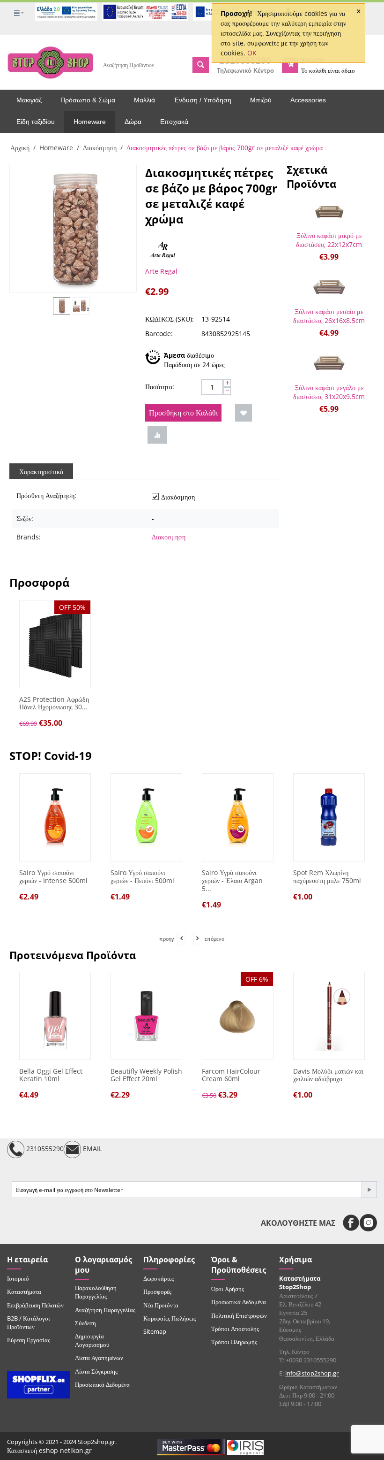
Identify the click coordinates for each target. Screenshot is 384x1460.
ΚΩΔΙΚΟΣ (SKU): (169, 319)
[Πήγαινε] (369, 1190)
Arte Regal (161, 271)
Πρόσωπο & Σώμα (87, 100)
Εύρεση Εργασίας (28, 1340)
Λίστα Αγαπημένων (99, 1357)
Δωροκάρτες (158, 1278)
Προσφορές (157, 1291)
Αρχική (20, 147)
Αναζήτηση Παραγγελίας (105, 1310)
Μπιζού (261, 100)
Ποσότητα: (159, 386)
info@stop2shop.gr (312, 1373)
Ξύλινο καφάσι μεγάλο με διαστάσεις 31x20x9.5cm (329, 392)
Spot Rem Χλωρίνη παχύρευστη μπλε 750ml (243, 877)
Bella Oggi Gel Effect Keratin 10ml (50, 1075)
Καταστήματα (24, 1291)
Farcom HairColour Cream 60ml (231, 1075)
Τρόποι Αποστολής (235, 1328)
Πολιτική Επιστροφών (239, 1315)
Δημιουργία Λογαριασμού (92, 1340)
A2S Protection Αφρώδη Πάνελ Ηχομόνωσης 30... (54, 704)
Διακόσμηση (100, 147)
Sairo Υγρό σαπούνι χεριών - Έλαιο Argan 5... (148, 880)
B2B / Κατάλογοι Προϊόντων (28, 1322)
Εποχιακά (174, 121)
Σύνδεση (85, 1323)
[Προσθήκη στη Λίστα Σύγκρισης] (157, 435)
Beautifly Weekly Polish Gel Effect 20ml (146, 1075)
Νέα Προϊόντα (160, 1305)
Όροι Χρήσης (227, 1288)
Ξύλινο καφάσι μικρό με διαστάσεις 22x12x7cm (329, 240)
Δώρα (133, 121)
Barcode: (159, 333)
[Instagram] (368, 1222)
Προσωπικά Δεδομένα (102, 1384)
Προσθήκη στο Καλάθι (183, 412)
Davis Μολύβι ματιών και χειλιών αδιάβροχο (328, 1075)
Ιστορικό (18, 1278)
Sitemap (154, 1331)
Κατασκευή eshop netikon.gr (49, 1450)
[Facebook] (351, 1222)
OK (252, 52)
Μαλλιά (144, 100)
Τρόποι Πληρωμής (234, 1341)
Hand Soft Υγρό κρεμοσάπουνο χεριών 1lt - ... (334, 880)
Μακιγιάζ (29, 100)
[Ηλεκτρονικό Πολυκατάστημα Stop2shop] (50, 61)
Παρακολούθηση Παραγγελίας (96, 1291)
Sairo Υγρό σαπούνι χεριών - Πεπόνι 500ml (58, 877)
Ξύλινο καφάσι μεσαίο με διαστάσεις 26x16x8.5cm (329, 316)
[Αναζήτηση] (200, 65)
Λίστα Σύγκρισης (96, 1371)
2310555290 (44, 1149)
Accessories (308, 100)
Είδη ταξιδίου (35, 121)
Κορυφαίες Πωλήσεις (169, 1318)
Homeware (90, 121)
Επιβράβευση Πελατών (35, 1305)
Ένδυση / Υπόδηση (202, 100)
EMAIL (91, 1149)
